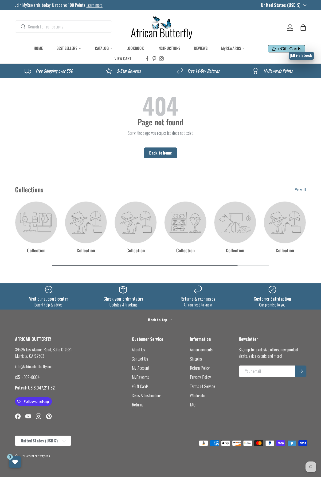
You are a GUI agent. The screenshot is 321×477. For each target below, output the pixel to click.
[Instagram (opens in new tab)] (161, 58)
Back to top (158, 319)
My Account (140, 368)
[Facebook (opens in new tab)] (147, 58)
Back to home (160, 153)
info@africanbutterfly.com (34, 366)
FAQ (193, 404)
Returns (137, 404)
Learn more (94, 5)
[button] (303, 27)
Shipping (196, 359)
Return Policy (200, 368)
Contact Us (140, 359)
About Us (138, 349)
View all (300, 189)
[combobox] (63, 26)
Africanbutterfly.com (38, 455)
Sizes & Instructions (147, 395)
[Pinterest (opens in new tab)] (154, 58)
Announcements (201, 349)
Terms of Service (202, 386)
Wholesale (197, 395)
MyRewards (140, 377)
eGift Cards (140, 386)
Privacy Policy (200, 377)
